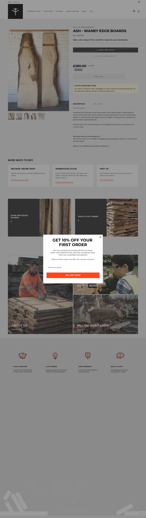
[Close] (100, 237)
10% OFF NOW (73, 275)
